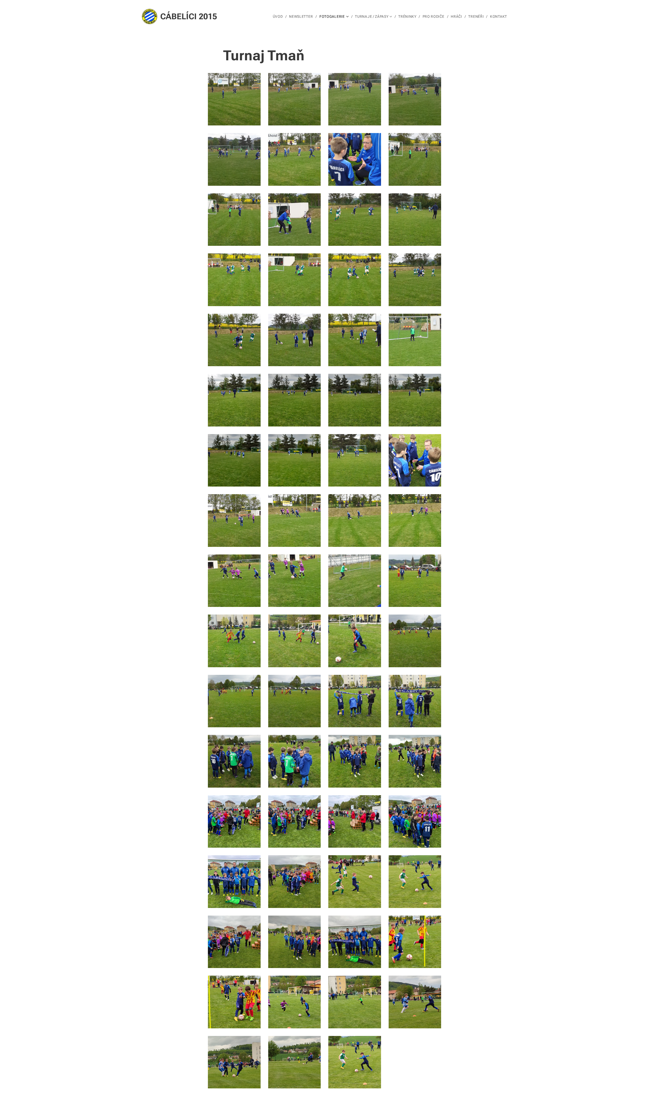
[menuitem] (279, 16)
